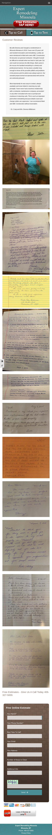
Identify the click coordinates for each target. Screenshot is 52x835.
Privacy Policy (26, 833)
